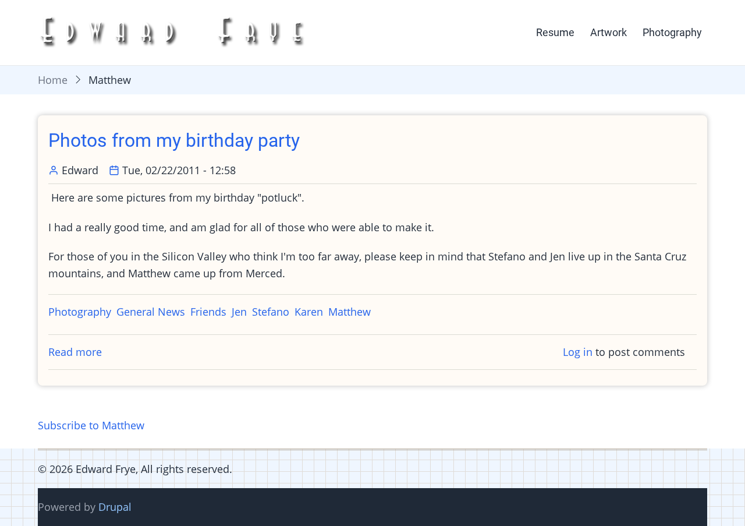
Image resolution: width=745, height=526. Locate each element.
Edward (80, 170)
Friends (208, 312)
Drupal (115, 507)
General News (150, 312)
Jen (239, 312)
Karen (309, 312)
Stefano (270, 312)
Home (53, 80)
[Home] (176, 31)
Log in (578, 352)
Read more (75, 352)
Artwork (608, 32)
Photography (672, 32)
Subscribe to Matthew (91, 425)
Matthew (349, 312)
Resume (555, 32)
